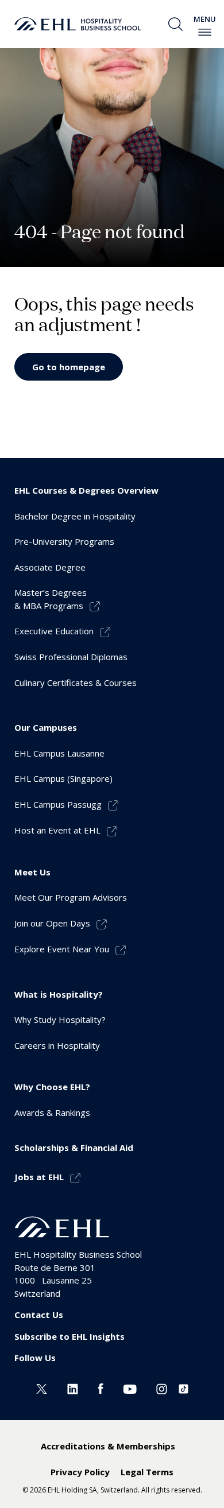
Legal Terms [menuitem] (147, 1472)
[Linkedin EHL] (72, 1388)
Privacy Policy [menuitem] (80, 1472)
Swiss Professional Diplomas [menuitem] (71, 656)
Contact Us (38, 1314)
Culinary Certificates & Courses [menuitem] (75, 682)
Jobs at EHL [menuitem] (39, 1177)
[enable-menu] (204, 32)
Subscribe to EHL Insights (69, 1336)
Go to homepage (68, 367)
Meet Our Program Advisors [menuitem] (70, 897)
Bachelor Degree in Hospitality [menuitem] (75, 516)
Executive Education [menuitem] (54, 631)
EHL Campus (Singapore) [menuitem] (63, 778)
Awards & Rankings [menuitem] (52, 1112)
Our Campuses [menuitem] (45, 727)
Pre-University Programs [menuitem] (64, 541)
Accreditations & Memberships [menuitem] (108, 1446)
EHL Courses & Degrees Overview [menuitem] (86, 490)
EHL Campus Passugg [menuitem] (58, 804)
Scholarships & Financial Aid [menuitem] (73, 1147)
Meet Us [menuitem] (32, 872)
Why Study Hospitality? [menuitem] (60, 1019)
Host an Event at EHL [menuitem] (57, 830)
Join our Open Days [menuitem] (52, 923)
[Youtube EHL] (130, 1388)
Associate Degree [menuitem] (50, 567)
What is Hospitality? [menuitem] (58, 994)
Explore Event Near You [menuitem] (61, 949)
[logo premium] (77, 24)
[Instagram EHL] (161, 1388)
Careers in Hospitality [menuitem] (57, 1045)
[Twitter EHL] (42, 1388)
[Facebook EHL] (100, 1388)
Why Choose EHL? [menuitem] (52, 1086)
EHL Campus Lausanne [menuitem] (59, 753)
